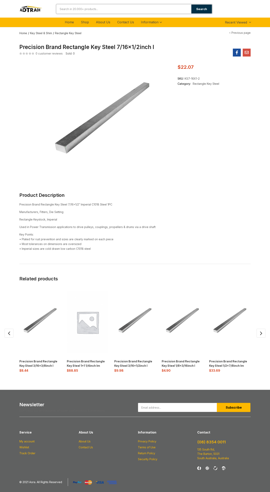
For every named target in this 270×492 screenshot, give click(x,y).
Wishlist (24, 447)
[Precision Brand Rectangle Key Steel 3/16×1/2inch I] (135, 322)
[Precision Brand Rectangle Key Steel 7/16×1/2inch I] (237, 53)
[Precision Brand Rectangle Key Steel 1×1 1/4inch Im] (87, 322)
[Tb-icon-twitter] (215, 468)
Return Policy (146, 453)
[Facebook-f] (199, 468)
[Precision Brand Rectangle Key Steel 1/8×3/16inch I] (182, 322)
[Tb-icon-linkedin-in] (223, 468)
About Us (103, 22)
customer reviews (49, 53)
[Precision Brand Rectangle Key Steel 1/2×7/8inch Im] (230, 322)
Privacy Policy (147, 441)
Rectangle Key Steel (68, 33)
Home (69, 22)
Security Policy (147, 459)
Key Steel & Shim (41, 33)
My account (27, 441)
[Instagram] (207, 468)
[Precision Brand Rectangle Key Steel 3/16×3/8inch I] (40, 322)
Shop (85, 22)
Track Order (27, 453)
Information (150, 22)
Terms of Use (147, 447)
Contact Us (125, 22)
